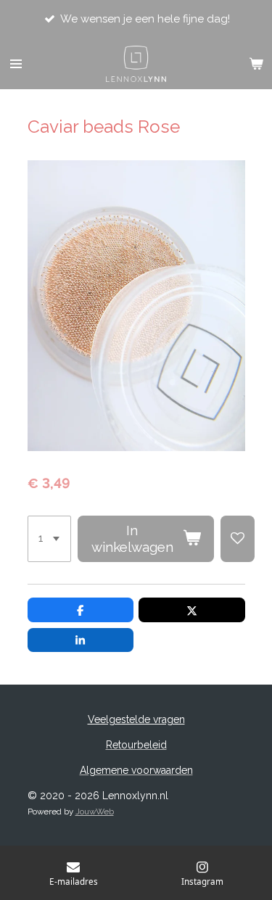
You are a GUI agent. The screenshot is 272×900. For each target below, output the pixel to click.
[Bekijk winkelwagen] (256, 63)
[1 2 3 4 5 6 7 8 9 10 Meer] (49, 539)
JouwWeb (94, 811)
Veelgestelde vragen (136, 719)
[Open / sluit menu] (16, 63)
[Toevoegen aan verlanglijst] (238, 539)
